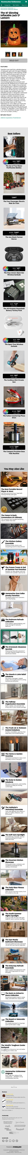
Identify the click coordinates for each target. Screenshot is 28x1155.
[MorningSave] (20, 1126)
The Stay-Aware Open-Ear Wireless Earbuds (14, 274)
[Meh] (8, 1126)
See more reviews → (7, 1110)
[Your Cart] (26, 2)
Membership (5, 1115)
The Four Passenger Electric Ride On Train (14, 202)
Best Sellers (16, 5)
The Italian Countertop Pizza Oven (14, 417)
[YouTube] (10, 1141)
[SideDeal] (8, 1129)
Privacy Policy (10, 1152)
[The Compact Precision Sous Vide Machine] (14, 442)
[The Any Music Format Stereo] (14, 228)
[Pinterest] (13, 1141)
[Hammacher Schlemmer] (11, 2)
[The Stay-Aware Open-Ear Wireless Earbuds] (14, 264)
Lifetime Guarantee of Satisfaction (11, 118)
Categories (7, 5)
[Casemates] (14, 1133)
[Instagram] (6, 1141)
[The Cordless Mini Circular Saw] (14, 371)
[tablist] (14, 54)
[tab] (7, 54)
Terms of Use (18, 1152)
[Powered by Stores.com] (14, 1147)
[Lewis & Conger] (20, 1122)
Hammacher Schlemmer (7, 8)
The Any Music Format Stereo (14, 238)
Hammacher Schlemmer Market (9, 9)
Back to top (14, 1087)
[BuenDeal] (20, 1129)
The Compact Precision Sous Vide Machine (14, 452)
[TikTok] (17, 1141)
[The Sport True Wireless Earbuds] (14, 335)
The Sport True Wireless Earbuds (14, 345)
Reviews (4, 1092)
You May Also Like (14, 468)
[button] (2, 5)
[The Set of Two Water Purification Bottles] (14, 157)
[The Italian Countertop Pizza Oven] (14, 407)
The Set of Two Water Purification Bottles (14, 167)
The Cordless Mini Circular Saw (14, 381)
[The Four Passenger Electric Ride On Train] (14, 193)
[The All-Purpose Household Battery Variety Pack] (14, 300)
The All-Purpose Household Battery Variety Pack (14, 309)
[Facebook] (3, 1141)
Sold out (14, 61)
